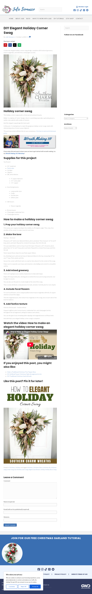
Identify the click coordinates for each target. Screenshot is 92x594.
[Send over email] (19, 45)
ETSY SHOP (70, 19)
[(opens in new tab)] (85, 586)
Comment (7, 481)
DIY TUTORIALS (59, 19)
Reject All (23, 586)
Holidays (17, 467)
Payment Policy (43, 574)
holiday (43, 469)
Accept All (35, 586)
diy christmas (18, 469)
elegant (31, 469)
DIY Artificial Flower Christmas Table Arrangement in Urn (24, 374)
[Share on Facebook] (10, 45)
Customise (12, 586)
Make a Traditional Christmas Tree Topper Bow (21, 372)
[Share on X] (15, 45)
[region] (23, 581)
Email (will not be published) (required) (16, 509)
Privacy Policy (60, 574)
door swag (25, 469)
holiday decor (49, 469)
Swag (54, 469)
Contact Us (45, 585)
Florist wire (10, 168)
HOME (11, 19)
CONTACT (79, 19)
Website (6, 517)
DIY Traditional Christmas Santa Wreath (19, 376)
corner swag (10, 469)
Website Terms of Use (79, 574)
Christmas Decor (37, 467)
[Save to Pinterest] (5, 45)
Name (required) (9, 502)
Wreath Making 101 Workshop (15, 153)
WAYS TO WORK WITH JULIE (42, 19)
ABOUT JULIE (19, 19)
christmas (30, 467)
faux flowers (36, 469)
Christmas (12, 467)
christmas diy (46, 467)
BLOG (28, 19)
